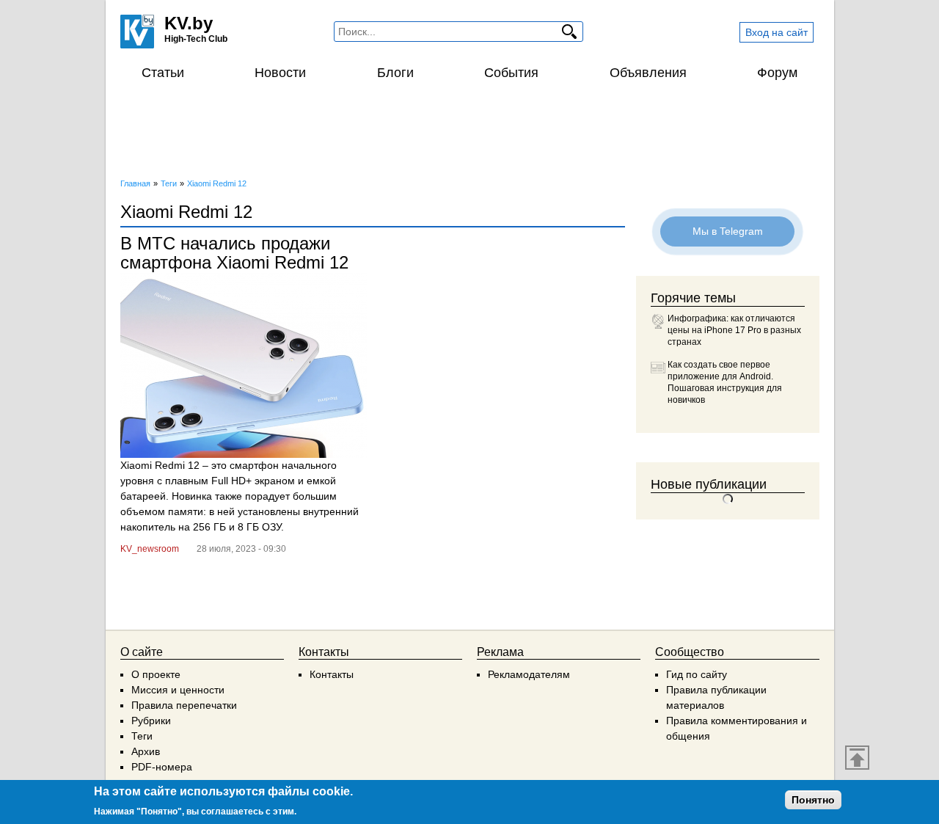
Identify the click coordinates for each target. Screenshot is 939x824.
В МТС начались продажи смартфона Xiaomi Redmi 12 (234, 252)
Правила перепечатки (184, 705)
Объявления (648, 72)
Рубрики (151, 720)
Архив (145, 751)
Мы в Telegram (728, 231)
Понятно (813, 800)
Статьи (163, 72)
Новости (280, 72)
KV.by (188, 23)
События (511, 72)
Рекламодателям (529, 674)
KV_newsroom (149, 549)
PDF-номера (161, 767)
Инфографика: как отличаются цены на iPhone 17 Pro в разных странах (734, 330)
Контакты (332, 674)
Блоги (395, 72)
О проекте (155, 674)
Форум (777, 72)
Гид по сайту (696, 674)
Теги (142, 736)
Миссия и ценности (177, 690)
